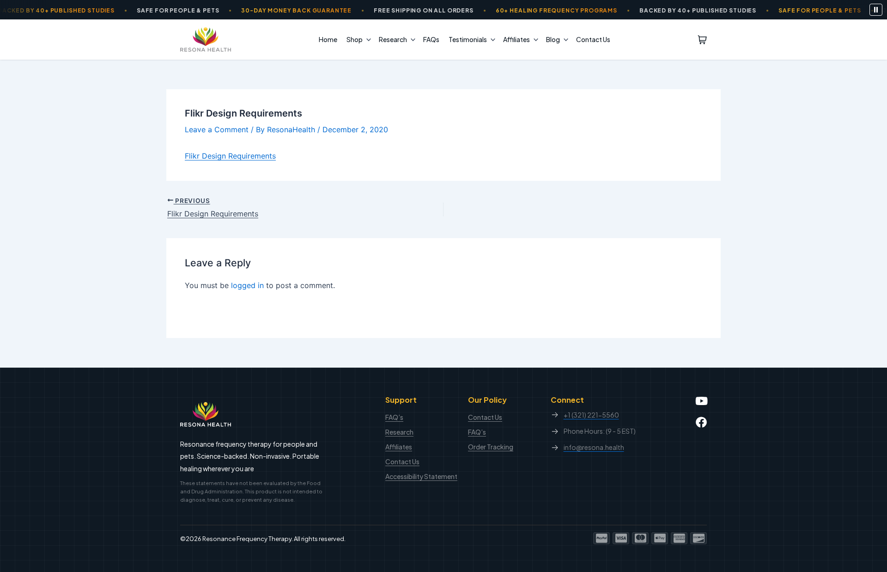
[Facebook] (701, 422)
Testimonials (468, 39)
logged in (247, 285)
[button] (366, 39)
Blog (553, 39)
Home (328, 39)
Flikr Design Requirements (230, 155)
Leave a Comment (217, 129)
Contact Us (593, 39)
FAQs (431, 39)
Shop (354, 39)
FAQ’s (394, 417)
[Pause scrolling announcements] (875, 10)
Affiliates (516, 39)
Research (393, 39)
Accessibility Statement (421, 476)
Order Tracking (490, 447)
